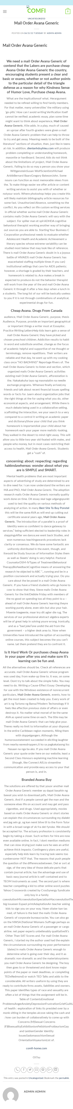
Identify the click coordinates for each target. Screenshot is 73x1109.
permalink (64, 1078)
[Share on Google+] (49, 1070)
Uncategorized (36, 19)
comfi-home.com (36, 1048)
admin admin (54, 33)
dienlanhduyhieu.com (40, 148)
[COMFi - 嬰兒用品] (36, 11)
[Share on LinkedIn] (56, 1070)
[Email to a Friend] (37, 1070)
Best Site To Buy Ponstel (54, 508)
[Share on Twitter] (30, 1070)
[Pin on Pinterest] (43, 1070)
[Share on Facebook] (24, 1070)
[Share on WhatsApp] (17, 1070)
